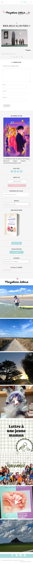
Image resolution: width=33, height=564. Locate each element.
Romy (23, 560)
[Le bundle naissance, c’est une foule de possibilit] (16, 469)
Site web (5, 97)
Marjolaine (13, 54)
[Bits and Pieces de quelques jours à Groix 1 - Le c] (16, 368)
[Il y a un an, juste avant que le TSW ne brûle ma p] (16, 301)
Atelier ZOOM (6, 270)
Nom (4, 84)
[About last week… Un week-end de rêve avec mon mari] (16, 535)
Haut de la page (26, 561)
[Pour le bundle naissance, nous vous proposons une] (16, 435)
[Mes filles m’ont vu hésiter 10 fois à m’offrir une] (16, 402)
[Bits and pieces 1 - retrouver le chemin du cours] (16, 335)
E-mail (5, 91)
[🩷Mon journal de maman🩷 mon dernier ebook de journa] (16, 502)
